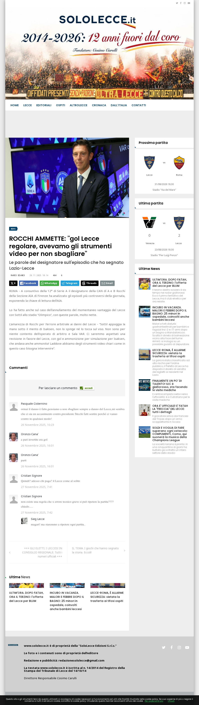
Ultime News (149, 268)
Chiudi (171, 701)
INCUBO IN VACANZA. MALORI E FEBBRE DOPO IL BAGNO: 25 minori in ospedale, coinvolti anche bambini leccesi (67, 601)
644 (97, 589)
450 (56, 589)
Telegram (71, 283)
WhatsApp (51, 283)
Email (109, 283)
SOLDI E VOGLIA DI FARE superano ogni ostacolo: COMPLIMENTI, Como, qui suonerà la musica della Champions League (170, 434)
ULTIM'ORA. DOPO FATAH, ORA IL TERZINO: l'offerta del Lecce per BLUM (26, 597)
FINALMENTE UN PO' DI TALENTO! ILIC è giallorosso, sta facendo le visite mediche (170, 385)
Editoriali (43, 105)
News (13, 229)
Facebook (30, 283)
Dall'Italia (119, 105)
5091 (16, 589)
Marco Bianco (18, 275)
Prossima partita (153, 142)
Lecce (27, 105)
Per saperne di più (154, 701)
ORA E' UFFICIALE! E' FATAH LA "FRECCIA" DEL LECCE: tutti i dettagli (170, 409)
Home (14, 105)
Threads (91, 283)
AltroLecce (78, 105)
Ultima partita (151, 203)
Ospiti (60, 105)
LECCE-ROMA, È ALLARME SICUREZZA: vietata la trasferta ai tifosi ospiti (107, 597)
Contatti (139, 105)
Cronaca (99, 105)
